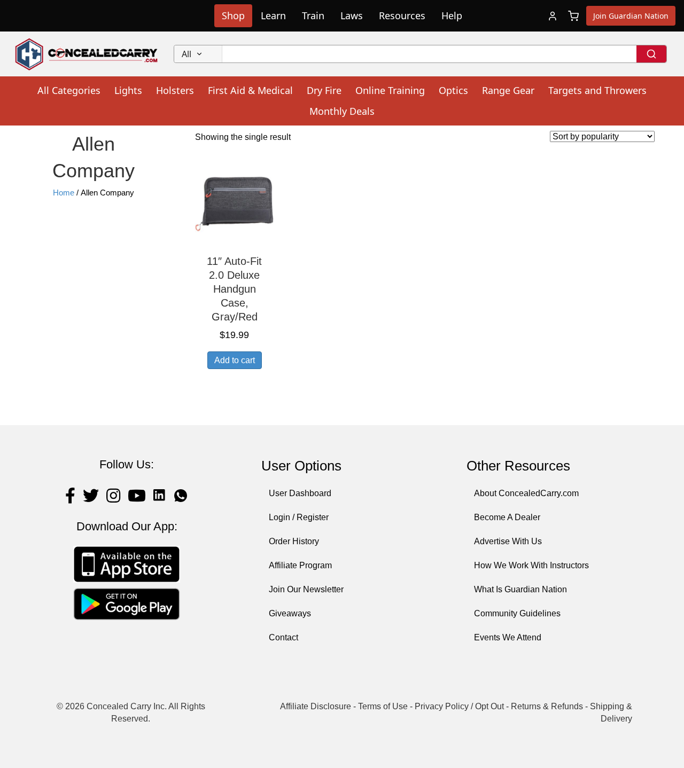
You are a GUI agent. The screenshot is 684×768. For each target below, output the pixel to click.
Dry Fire (324, 90)
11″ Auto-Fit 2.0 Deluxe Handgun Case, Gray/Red (234, 289)
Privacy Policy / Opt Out (459, 706)
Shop (233, 15)
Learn (273, 15)
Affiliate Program (300, 565)
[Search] (651, 53)
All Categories (68, 90)
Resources (402, 15)
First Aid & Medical (250, 90)
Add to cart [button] (234, 360)
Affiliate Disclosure (315, 706)
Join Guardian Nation (631, 16)
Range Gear (508, 90)
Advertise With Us (508, 541)
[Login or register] (552, 16)
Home (63, 193)
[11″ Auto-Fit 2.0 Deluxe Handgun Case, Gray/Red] (234, 203)
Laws (351, 15)
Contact (283, 637)
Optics (453, 90)
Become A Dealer (507, 517)
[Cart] (573, 16)
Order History (294, 541)
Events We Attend (507, 637)
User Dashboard (300, 493)
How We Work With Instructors (531, 565)
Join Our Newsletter (306, 589)
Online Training (390, 90)
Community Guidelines (517, 613)
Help (451, 15)
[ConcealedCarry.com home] (87, 54)
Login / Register (299, 517)
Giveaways (290, 613)
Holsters (175, 90)
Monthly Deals (342, 111)
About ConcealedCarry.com (526, 493)
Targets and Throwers (597, 90)
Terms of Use (383, 706)
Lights (128, 90)
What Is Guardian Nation (520, 589)
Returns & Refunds (547, 706)
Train (313, 15)
